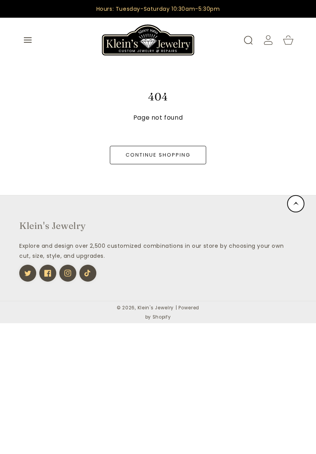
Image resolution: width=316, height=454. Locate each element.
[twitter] (27, 273)
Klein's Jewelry (156, 308)
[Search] (248, 40)
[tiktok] (87, 273)
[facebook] (47, 273)
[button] (27, 40)
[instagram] (67, 273)
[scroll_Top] (295, 203)
